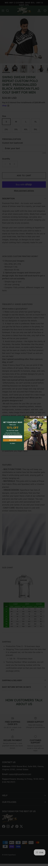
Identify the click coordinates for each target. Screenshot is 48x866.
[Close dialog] (45, 417)
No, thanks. (12, 443)
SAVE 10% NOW (12, 440)
